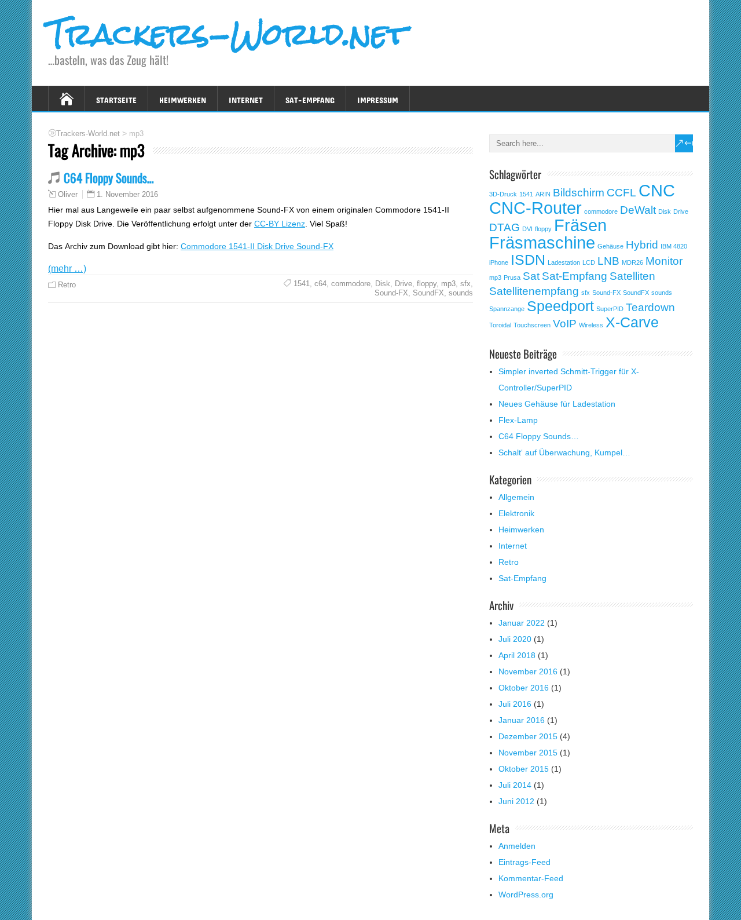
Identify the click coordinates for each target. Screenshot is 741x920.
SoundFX (428, 293)
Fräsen (580, 225)
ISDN (528, 260)
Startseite (116, 98)
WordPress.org (525, 894)
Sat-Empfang (310, 98)
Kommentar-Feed (530, 878)
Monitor (664, 261)
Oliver (68, 195)
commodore (350, 283)
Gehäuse (610, 246)
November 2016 (527, 671)
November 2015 (527, 752)
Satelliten (632, 276)
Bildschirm (578, 193)
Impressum (377, 98)
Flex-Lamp (518, 420)
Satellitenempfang (534, 291)
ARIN (543, 194)
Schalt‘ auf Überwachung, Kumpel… (564, 452)
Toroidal (500, 325)
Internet (246, 98)
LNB (608, 261)
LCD (588, 262)
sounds (461, 293)
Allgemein (516, 497)
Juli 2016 (514, 704)
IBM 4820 (674, 246)
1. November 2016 (127, 194)
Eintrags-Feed (524, 862)
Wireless (591, 325)
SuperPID (609, 308)
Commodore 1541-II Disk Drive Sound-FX (257, 246)
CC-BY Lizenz (279, 223)
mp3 (448, 283)
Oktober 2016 (523, 687)
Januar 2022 (521, 622)
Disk (382, 283)
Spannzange (506, 308)
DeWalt (638, 210)
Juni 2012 (516, 801)
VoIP (565, 323)
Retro (67, 284)
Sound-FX (391, 293)
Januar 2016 (521, 720)
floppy (426, 283)
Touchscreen (532, 325)
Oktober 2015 (523, 768)
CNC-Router (535, 207)
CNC (657, 190)
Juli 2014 (514, 785)
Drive (403, 283)
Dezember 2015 (527, 736)
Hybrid (642, 245)
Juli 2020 (514, 639)
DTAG (504, 227)
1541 (302, 283)
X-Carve (632, 322)
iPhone (498, 262)
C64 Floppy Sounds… (109, 178)
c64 (320, 283)
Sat (531, 276)
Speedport (560, 306)
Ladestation (564, 262)
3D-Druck (503, 194)
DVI (527, 228)
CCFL (621, 193)
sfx (465, 283)
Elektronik (516, 513)
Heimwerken (182, 98)
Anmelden (516, 845)
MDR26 (632, 262)
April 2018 (516, 655)
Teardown (650, 307)
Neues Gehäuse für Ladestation (556, 403)
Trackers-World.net (227, 34)
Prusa (512, 277)
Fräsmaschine (542, 242)
